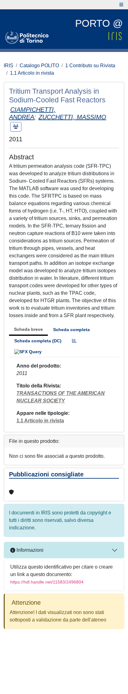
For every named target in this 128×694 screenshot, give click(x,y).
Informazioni (29, 550)
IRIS (8, 65)
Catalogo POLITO (39, 65)
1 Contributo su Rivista (90, 65)
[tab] (74, 340)
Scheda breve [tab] (28, 329)
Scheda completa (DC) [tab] (38, 340)
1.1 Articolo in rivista (32, 73)
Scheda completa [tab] (71, 329)
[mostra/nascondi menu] (121, 5)
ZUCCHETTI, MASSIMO (72, 117)
